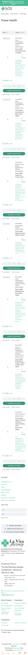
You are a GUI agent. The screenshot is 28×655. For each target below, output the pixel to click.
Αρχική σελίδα (5, 13)
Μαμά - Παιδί (5, 492)
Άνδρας (3, 495)
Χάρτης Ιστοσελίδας (20, 623)
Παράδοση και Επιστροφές (5, 613)
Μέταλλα (17, 169)
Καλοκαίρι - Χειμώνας (8, 498)
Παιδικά (17, 285)
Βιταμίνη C (22, 414)
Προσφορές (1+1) (6, 482)
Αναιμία (17, 166)
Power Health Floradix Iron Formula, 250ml (19, 175)
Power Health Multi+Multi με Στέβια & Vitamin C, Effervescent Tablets (19, 362)
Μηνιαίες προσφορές (15, 525)
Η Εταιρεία (4, 623)
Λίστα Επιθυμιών (19, 608)
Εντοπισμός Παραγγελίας (18, 613)
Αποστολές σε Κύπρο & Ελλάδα (15, 532)
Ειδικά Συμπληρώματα (19, 41)
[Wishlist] (6, 94)
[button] (14, 214)
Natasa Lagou (16, 648)
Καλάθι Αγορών (18, 605)
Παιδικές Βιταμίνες (20, 283)
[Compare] (16, 94)
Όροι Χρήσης (4, 603)
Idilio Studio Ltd (18, 650)
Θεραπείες (18, 164)
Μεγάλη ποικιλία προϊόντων (15, 528)
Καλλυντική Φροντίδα (8, 500)
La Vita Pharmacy (16, 644)
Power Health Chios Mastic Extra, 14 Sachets (20, 51)
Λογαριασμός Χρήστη (20, 603)
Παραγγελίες (18, 610)
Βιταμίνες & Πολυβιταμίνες (19, 349)
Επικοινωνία (4, 625)
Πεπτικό (17, 45)
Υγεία (3, 487)
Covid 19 (4, 484)
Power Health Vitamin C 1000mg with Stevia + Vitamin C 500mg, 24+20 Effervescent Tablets (20, 424)
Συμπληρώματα (6, 490)
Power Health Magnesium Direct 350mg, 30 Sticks (20, 233)
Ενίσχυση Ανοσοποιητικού (19, 354)
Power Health (18, 38)
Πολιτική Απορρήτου (7, 605)
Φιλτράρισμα (4, 517)
